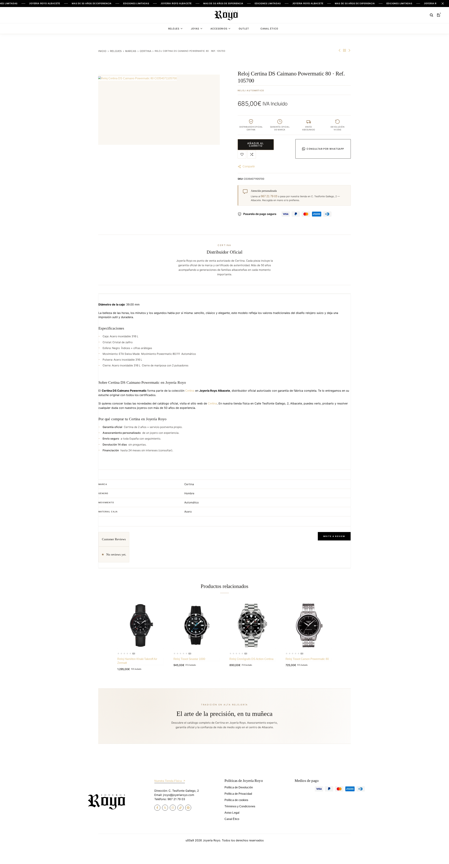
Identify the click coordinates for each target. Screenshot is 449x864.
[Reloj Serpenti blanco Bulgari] (339, 50)
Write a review (334, 536)
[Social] (157, 808)
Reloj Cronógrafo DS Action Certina (251, 658)
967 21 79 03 (269, 196)
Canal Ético (269, 28)
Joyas (195, 28)
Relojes (173, 28)
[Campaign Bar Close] (442, 3)
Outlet (244, 28)
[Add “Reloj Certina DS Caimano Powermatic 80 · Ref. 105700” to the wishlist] (242, 154)
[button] (251, 154)
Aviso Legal (231, 812)
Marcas (130, 51)
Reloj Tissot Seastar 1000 (189, 658)
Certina (145, 51)
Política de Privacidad (238, 793)
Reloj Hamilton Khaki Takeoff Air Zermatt (137, 660)
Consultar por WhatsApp (325, 148)
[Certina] (344, 50)
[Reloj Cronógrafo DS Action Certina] (252, 625)
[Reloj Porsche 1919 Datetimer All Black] (349, 50)
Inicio (102, 51)
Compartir (249, 166)
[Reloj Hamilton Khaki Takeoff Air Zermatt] (140, 625)
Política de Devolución (238, 787)
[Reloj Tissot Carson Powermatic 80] (309, 625)
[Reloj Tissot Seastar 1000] (196, 625)
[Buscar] (431, 15)
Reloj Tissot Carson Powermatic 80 (307, 658)
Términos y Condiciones (239, 806)
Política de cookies (236, 800)
